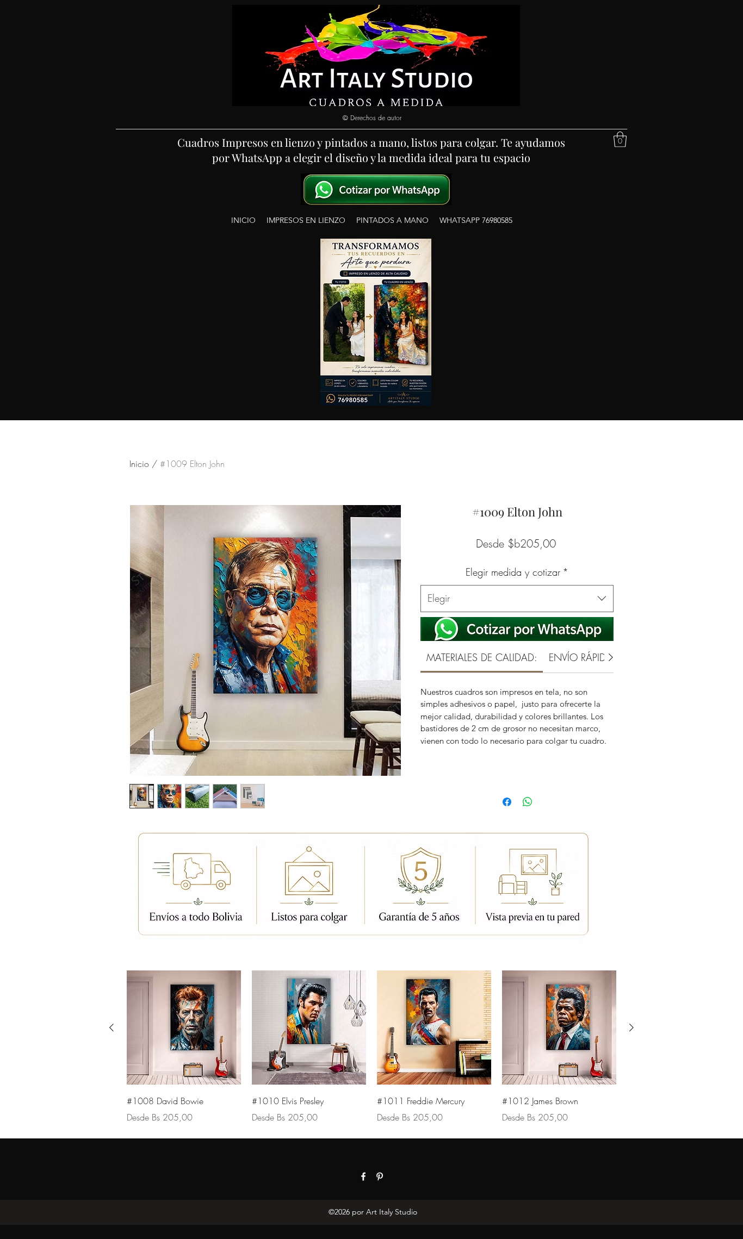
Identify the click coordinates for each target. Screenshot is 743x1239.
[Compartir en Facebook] (506, 801)
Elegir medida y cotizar (517, 571)
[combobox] (517, 598)
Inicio (139, 464)
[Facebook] (363, 1176)
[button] (620, 139)
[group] (371, 1047)
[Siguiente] (631, 1027)
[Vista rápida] (184, 1027)
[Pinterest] (379, 1176)
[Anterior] (111, 1027)
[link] (481, 657)
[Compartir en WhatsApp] (527, 801)
